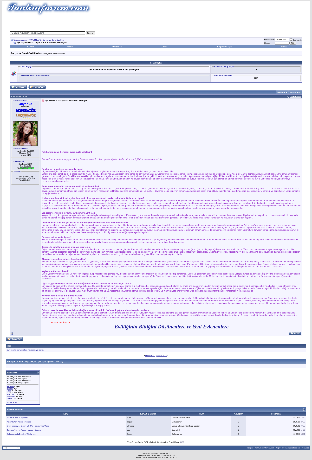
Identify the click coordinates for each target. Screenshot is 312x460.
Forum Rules (12, 402)
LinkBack (281, 92)
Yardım (70, 47)
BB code (10, 387)
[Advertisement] (96, 23)
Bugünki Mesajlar (224, 47)
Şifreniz (267, 43)
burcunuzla (11, 350)
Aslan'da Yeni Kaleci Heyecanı (19, 422)
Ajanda (164, 47)
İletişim (250, 448)
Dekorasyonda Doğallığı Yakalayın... (21, 434)
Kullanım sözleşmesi (291, 448)
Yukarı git (305, 448)
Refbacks (11, 398)
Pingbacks (11, 396)
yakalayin (40, 350)
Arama (284, 47)
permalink (296, 96)
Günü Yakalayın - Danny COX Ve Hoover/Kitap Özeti (28, 426)
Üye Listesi (117, 47)
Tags (9, 346)
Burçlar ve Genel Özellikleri (53, 40)
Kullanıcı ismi (269, 40)
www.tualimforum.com (264, 448)
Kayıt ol (30, 47)
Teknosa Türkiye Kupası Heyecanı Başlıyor (24, 430)
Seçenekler (294, 92)
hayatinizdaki (22, 350)
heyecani (31, 350)
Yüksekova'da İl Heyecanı (17, 418)
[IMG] (9, 390)
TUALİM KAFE (35, 40)
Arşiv (278, 448)
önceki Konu (150, 356)
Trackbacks (12, 394)
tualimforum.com (20, 40)
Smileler (10, 389)
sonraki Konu (161, 356)
